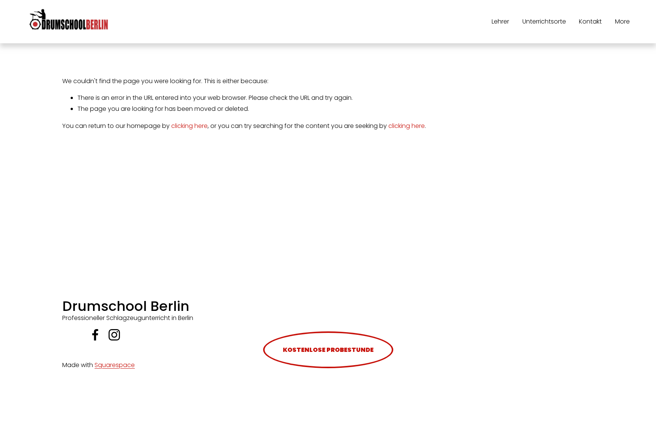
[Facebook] (95, 335)
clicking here (189, 125)
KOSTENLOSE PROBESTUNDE (328, 349)
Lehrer (500, 21)
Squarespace (115, 365)
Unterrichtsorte (544, 21)
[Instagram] (114, 335)
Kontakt (590, 21)
